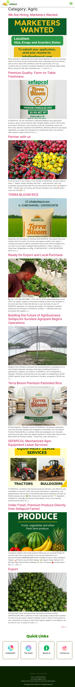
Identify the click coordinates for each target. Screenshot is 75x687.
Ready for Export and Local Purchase (35, 255)
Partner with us (19, 137)
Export (13, 569)
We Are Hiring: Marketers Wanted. (33, 15)
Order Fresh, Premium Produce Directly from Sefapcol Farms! (37, 507)
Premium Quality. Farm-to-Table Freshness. (32, 74)
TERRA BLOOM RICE (23, 195)
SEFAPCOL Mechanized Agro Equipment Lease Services (29, 443)
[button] (71, 3)
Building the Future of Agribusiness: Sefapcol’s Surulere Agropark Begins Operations (35, 319)
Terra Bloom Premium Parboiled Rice (35, 383)
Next (64, 627)
